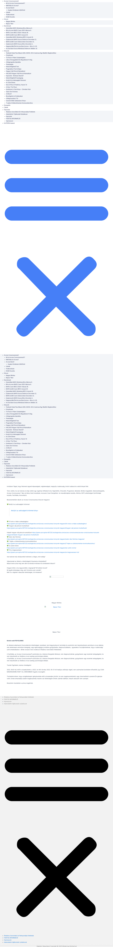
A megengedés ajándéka (13, 62)
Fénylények (9, 55)
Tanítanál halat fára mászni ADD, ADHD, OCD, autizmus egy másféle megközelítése (31, 53)
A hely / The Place (11, 87)
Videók (8, 12)
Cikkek (6, 107)
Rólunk (6, 19)
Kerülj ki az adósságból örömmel (16, 80)
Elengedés (7, 105)
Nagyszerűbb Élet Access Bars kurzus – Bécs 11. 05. (21, 46)
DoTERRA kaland (9, 123)
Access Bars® (10, 8)
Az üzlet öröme (10, 82)
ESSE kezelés (10, 17)
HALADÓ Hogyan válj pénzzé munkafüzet (18, 73)
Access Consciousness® (11, 1)
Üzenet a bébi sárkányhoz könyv (16, 100)
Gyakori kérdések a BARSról (16, 10)
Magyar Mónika (10, 21)
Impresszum (9, 121)
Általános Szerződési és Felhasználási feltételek (20, 112)
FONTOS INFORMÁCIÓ (13, 118)
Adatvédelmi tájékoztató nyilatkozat (16, 114)
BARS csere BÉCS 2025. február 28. (17, 32)
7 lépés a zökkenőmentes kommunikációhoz (19, 103)
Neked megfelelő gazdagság (14, 78)
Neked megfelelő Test (12, 66)
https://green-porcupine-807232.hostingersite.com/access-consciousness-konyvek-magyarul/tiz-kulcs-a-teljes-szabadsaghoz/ (47, 523)
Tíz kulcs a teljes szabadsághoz (15, 57)
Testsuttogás (9, 64)
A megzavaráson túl (12, 98)
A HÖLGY (9, 94)
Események (7, 26)
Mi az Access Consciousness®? (15, 3)
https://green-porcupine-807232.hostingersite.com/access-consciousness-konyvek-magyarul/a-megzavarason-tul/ (43, 552)
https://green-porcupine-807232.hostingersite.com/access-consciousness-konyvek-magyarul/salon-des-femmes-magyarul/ (45, 539)
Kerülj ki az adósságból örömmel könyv (24, 510)
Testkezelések (10, 14)
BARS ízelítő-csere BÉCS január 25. (17, 35)
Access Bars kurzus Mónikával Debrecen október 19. (21, 48)
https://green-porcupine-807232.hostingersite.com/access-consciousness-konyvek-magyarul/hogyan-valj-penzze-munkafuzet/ (47, 528)
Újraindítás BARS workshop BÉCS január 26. (19, 37)
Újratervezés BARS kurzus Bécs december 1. (19, 44)
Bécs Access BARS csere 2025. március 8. (18, 30)
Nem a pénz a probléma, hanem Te (16, 85)
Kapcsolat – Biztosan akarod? (15, 75)
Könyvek (6, 51)
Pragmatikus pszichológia (13, 69)
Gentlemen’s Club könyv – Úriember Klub (18, 89)
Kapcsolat (7, 109)
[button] (56, 240)
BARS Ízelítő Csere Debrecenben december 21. (20, 41)
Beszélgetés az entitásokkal (14, 96)
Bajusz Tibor (9, 23)
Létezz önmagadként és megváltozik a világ (19, 60)
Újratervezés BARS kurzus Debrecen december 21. (21, 39)
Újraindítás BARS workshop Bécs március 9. (19, 28)
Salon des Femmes (12, 91)
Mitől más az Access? (12, 5)
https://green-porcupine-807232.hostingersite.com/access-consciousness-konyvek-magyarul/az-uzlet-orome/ (41, 548)
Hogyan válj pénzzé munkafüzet (15, 71)
